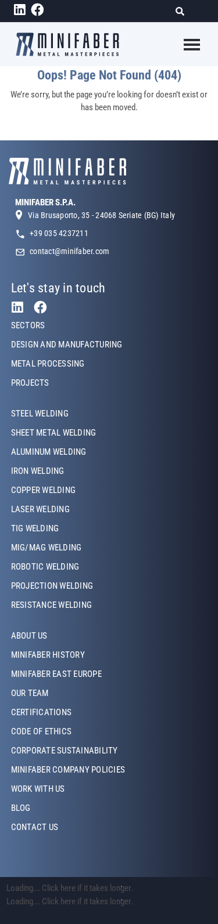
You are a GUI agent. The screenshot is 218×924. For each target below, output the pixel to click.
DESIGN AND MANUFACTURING (67, 344)
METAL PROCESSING (48, 363)
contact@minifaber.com (69, 251)
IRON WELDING (38, 471)
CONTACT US (34, 827)
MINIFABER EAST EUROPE (56, 674)
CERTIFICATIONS (41, 712)
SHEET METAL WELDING (54, 432)
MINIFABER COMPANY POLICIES (68, 769)
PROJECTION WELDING (52, 586)
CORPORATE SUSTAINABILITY (64, 750)
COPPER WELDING (43, 490)
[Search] (183, 11)
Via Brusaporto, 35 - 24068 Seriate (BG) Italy (101, 215)
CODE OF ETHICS (41, 731)
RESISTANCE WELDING (51, 605)
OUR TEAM (30, 693)
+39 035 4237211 (59, 233)
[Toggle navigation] (185, 45)
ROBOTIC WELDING (45, 566)
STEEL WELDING (40, 413)
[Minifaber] (67, 44)
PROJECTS (30, 383)
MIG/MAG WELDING (46, 547)
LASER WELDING (40, 509)
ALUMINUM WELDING (49, 452)
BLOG (21, 808)
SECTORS (28, 325)
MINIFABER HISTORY (48, 655)
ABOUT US (29, 636)
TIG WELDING (35, 528)
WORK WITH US (38, 789)
